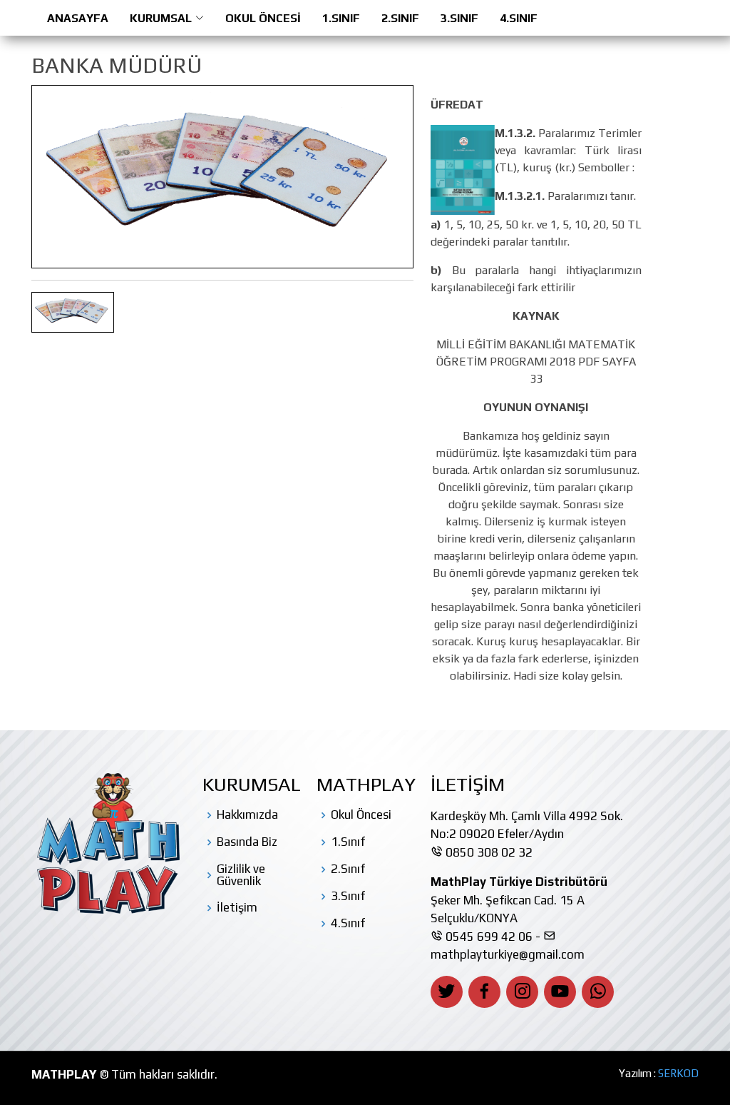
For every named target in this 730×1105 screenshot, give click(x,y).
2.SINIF (400, 18)
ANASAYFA (77, 18)
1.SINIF (341, 18)
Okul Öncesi (361, 815)
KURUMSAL (161, 18)
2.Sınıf (348, 869)
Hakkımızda (247, 815)
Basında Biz (247, 842)
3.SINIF (459, 18)
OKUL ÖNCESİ (263, 18)
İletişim (237, 908)
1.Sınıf (348, 842)
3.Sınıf (348, 896)
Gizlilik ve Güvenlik (241, 875)
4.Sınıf (348, 923)
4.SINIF (519, 18)
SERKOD (678, 1073)
